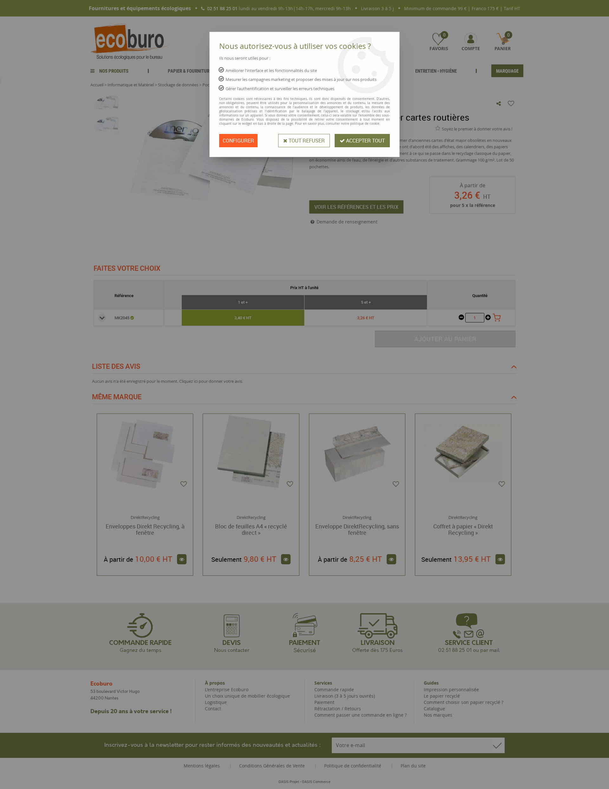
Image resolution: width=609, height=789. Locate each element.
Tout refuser (306, 140)
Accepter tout (365, 140)
